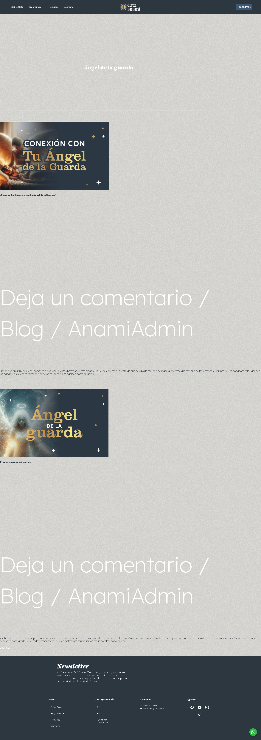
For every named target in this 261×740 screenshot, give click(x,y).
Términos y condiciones (102, 721)
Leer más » (6, 380)
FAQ (99, 713)
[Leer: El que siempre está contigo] (54, 422)
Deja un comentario (96, 297)
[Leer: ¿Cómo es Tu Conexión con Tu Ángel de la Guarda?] (54, 155)
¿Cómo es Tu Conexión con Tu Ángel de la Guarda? (28, 194)
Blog (22, 328)
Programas (35, 7)
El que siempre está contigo (15, 461)
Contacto (69, 7)
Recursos (53, 7)
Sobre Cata (17, 7)
